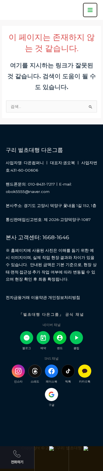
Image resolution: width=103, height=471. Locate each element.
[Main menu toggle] (90, 10)
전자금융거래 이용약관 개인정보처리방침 (43, 297)
